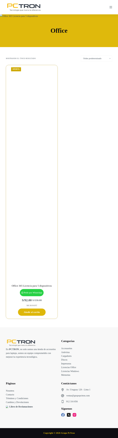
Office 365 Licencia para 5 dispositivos (32, 285)
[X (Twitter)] (69, 415)
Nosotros (10, 390)
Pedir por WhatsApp (33, 292)
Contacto (10, 394)
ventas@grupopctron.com (78, 395)
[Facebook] (63, 415)
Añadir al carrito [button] (32, 312)
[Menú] (111, 7)
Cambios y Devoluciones (17, 402)
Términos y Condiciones (17, 398)
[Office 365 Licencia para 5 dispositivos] (32, 172)
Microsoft (31, 306)
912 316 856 (72, 401)
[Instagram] (74, 415)
